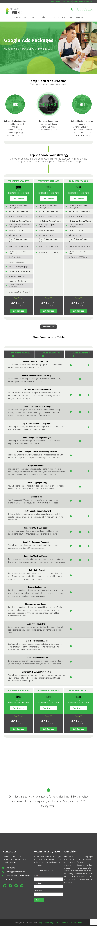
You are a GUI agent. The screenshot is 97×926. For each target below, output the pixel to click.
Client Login (89, 1)
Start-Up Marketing (76, 17)
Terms (57, 923)
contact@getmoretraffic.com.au (16, 872)
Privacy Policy (48, 923)
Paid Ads (41, 17)
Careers (63, 1)
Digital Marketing (20, 17)
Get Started (18, 198)
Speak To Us (82, 1)
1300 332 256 (83, 9)
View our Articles (76, 923)
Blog (40, 923)
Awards (58, 1)
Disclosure (64, 923)
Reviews (75, 1)
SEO (32, 17)
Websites (61, 17)
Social (51, 17)
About (52, 1)
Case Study (69, 1)
